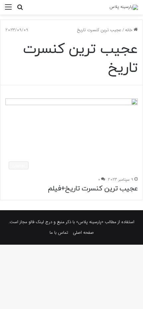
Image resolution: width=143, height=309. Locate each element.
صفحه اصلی (83, 232)
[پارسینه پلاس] (123, 7)
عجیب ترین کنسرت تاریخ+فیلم (93, 188)
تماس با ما (59, 232)
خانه (129, 30)
